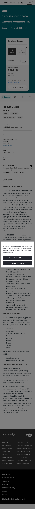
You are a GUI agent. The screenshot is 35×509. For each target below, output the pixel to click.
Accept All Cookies (17, 263)
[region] (17, 254)
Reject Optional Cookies (17, 258)
